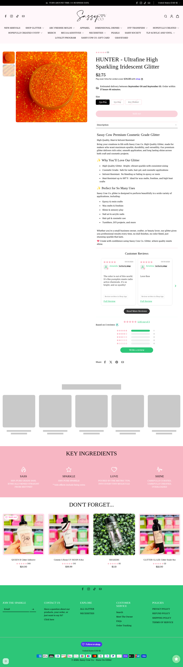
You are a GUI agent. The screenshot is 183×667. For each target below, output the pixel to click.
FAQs (119, 621)
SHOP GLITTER (33, 28)
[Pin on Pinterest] (117, 362)
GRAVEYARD (121, 38)
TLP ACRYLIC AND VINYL (159, 33)
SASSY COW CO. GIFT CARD (95, 38)
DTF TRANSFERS (136, 28)
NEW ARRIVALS (12, 28)
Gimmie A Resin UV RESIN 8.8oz (69, 560)
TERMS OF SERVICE (162, 622)
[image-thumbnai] (9, 58)
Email (7, 609)
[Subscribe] (33, 609)
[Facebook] (137, 3)
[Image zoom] (51, 87)
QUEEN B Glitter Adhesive (23, 560)
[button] (137, 114)
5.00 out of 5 (144, 322)
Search (119, 612)
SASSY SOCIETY (133, 33)
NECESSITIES (96, 33)
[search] (166, 16)
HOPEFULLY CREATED (164, 28)
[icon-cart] (177, 16)
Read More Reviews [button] (137, 311)
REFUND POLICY (161, 613)
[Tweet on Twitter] (111, 362)
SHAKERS (114, 560)
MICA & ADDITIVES (71, 33)
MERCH (52, 33)
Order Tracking (124, 626)
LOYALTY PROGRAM (65, 38)
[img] (110, 262)
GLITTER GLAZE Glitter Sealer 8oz (159, 560)
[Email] (149, 3)
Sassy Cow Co (87, 660)
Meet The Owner (124, 617)
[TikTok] (145, 3)
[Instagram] (141, 3)
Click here (49, 619)
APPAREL (85, 28)
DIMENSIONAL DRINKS (107, 28)
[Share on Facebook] (105, 362)
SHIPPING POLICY (161, 618)
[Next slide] (175, 286)
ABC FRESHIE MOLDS (60, 28)
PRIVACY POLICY (161, 609)
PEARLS (115, 33)
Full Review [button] (109, 301)
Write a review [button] (136, 350)
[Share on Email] (123, 362)
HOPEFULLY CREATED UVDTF (24, 33)
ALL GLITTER (87, 609)
